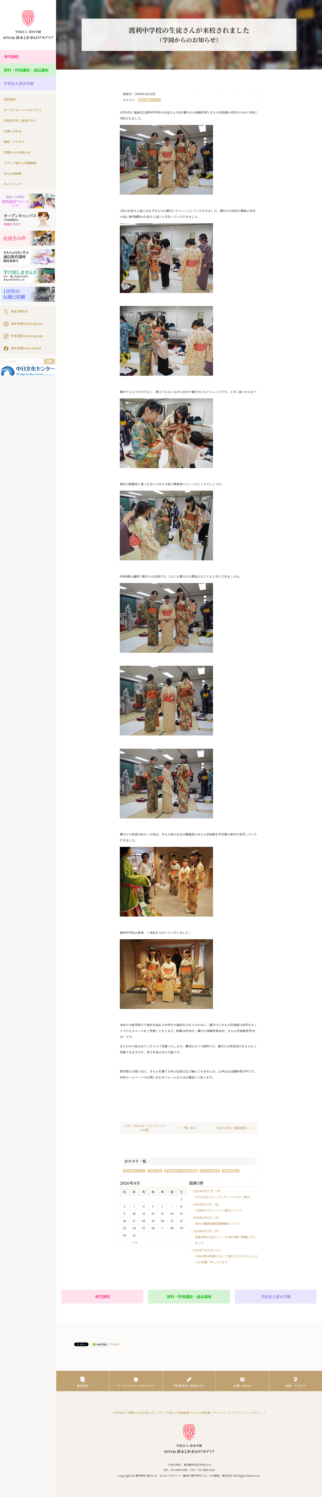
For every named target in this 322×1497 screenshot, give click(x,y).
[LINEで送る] (100, 1344)
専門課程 (11, 56)
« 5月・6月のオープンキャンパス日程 (144, 1128)
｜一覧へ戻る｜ (189, 1128)
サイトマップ (12, 184)
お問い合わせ (13, 131)
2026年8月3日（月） (224, 1237)
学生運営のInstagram (26, 336)
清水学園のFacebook (25, 348)
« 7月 (134, 1242)
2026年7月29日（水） (225, 1256)
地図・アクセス (14, 142)
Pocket (114, 1344)
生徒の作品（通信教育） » (234, 1128)
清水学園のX (19, 311)
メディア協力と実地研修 (20, 163)
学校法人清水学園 (19, 83)
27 (162, 1228)
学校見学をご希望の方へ (20, 120)
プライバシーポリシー (249, 1413)
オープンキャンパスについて (23, 110)
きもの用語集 (13, 173)
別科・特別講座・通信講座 (26, 70)
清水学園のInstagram (26, 323)
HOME (119, 1413)
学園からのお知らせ (17, 152)
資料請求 (10, 99)
